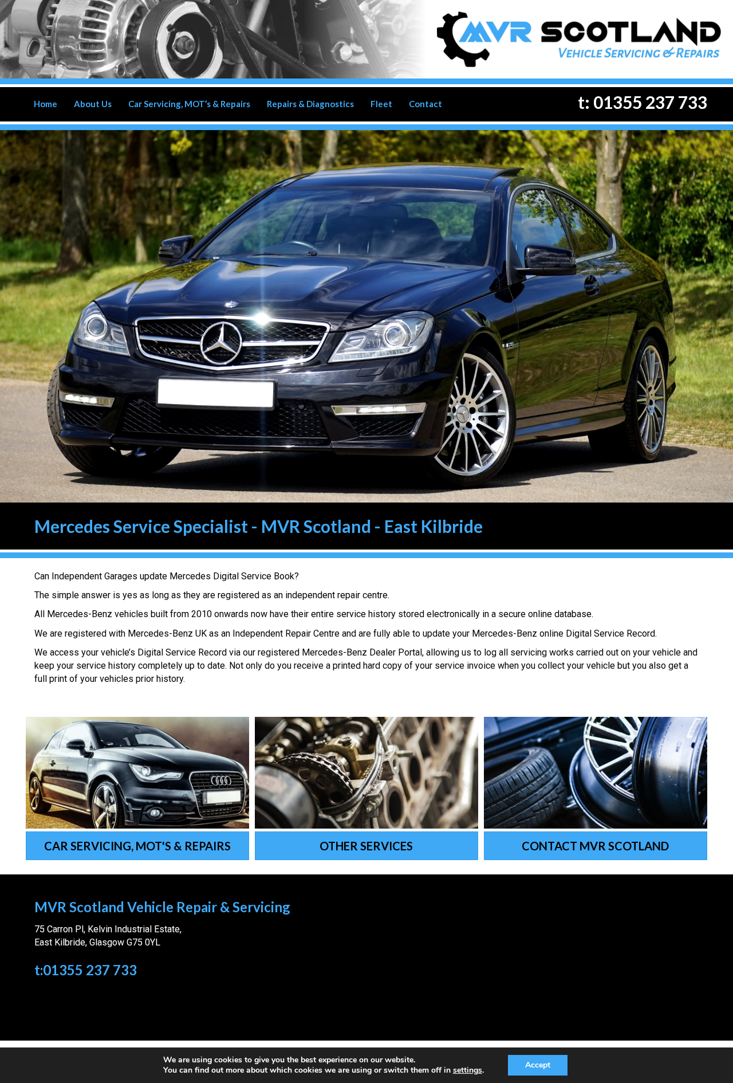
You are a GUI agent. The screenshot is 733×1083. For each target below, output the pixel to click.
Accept (537, 1065)
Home (45, 104)
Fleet (381, 104)
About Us (93, 104)
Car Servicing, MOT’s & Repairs (189, 104)
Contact (425, 104)
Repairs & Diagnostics (310, 104)
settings (467, 1070)
